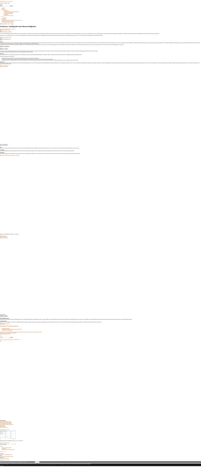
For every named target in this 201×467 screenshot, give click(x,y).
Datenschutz (4, 19)
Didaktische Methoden (6, 447)
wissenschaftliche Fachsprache (7, 449)
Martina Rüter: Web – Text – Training (6, 1)
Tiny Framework (6, 460)
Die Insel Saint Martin (5, 328)
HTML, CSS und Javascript (8, 15)
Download (15, 440)
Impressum (4, 18)
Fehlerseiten (6, 14)
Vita (2, 16)
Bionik (3, 8)
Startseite (3, 7)
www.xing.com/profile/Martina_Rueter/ (6, 456)
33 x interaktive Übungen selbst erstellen (6, 424)
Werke (5, 17)
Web (3, 448)
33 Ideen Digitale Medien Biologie (5, 423)
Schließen (1, 465)
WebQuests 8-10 (2, 426)
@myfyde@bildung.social (4, 458)
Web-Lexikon (4, 9)
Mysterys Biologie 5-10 (4, 427)
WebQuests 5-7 (2, 425)
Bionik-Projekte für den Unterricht (7, 21)
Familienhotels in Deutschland (7, 330)
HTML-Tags (6, 10)
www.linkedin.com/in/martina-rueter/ (6, 454)
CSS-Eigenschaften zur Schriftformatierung (11, 11)
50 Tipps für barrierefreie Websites (7, 22)
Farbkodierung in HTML (8, 13)
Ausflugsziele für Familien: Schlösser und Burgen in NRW (12, 329)
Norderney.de (7, 323)
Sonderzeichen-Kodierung (8, 12)
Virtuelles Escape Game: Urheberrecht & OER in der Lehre (12, 20)
